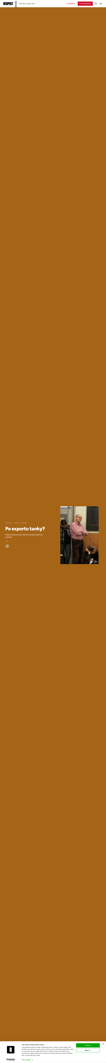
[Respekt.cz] (8, 3)
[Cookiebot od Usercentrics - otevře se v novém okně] (10, 1060)
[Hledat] (96, 4)
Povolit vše (88, 1045)
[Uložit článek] (7, 546)
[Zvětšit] (79, 535)
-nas (6, 541)
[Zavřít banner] (103, 1043)
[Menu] (101, 4)
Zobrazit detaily (26, 1059)
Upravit (87, 1050)
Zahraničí (8, 523)
